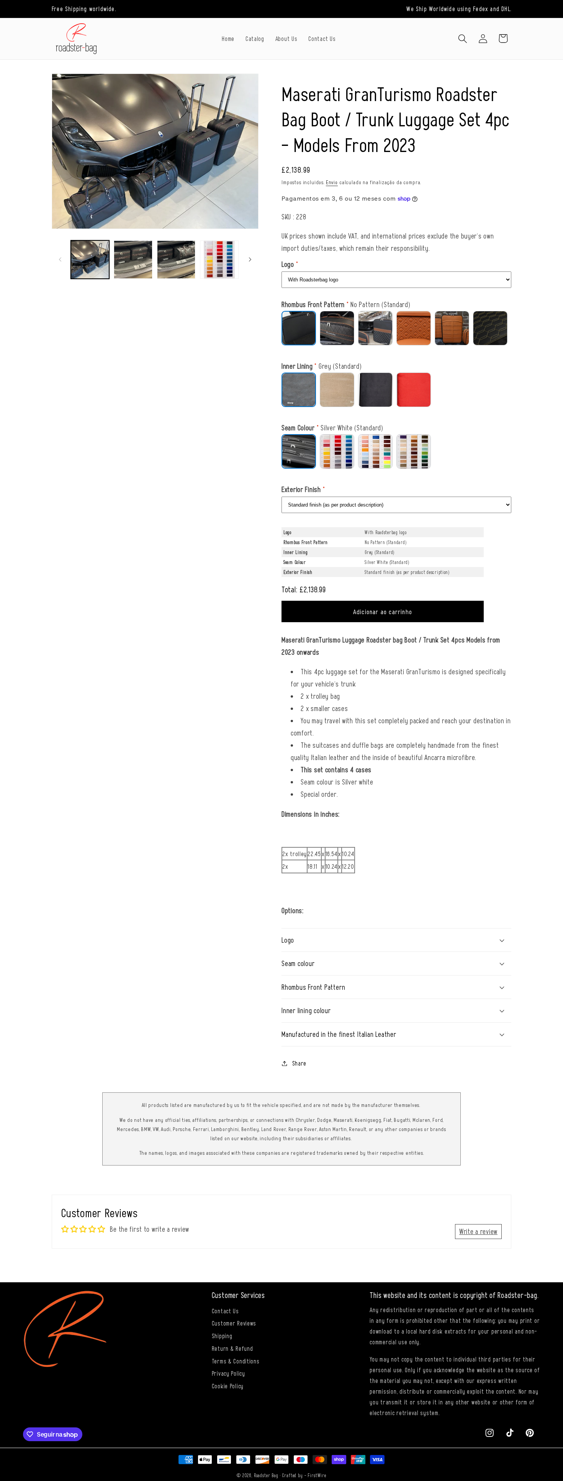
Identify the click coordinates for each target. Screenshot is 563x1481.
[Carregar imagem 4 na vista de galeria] (219, 259)
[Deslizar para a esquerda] (60, 259)
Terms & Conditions (236, 1361)
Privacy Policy (228, 1373)
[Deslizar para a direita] (250, 259)
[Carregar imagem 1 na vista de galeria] (90, 259)
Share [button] (299, 1063)
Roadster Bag (266, 1475)
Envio (332, 182)
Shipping (222, 1335)
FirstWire (317, 1475)
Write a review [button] (478, 1231)
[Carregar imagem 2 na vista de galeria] (133, 259)
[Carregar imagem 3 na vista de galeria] (176, 259)
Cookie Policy (228, 1385)
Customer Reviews (234, 1323)
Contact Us (225, 1310)
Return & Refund (232, 1348)
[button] (462, 38)
